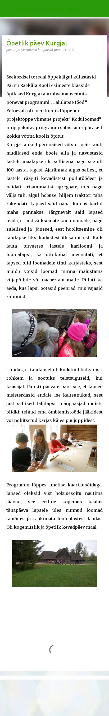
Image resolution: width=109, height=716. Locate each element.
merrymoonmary (69, 697)
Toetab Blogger (57, 687)
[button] (9, 60)
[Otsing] (101, 8)
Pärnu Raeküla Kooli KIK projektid (48, 8)
